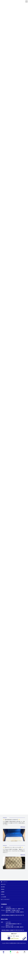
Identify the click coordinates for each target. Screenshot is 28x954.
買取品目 (2, 889)
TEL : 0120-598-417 (6, 899)
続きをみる (23, 826)
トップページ (4, 881)
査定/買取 (3, 886)
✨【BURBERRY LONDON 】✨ (11, 819)
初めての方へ (3, 884)
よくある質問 (3, 896)
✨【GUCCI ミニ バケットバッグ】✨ (13, 847)
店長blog (2, 894)
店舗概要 (2, 891)
